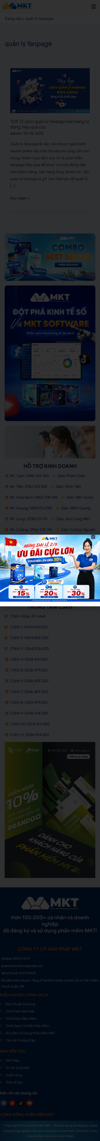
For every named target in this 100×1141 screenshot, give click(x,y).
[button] (93, 537)
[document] (50, 570)
